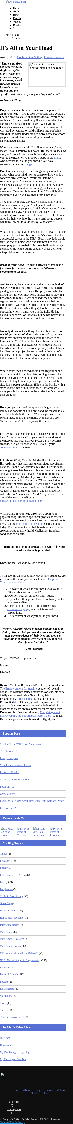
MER (16, 702)
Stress (3, 1003)
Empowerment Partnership (21, 688)
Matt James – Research (12, 939)
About (16, 11)
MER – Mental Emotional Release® (19, 953)
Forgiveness (6, 889)
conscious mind (9, 447)
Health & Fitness (9, 910)
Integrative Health (9, 924)
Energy (4, 867)
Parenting (5, 967)
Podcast (4, 981)
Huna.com (5, 1045)
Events (17, 18)
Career (3, 853)
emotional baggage (18, 609)
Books (17, 25)
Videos (17, 21)
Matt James (6, 932)
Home (16, 8)
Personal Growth (54, 57)
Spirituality (6, 996)
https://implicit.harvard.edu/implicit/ (21, 500)
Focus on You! (7, 786)
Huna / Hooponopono (11, 917)
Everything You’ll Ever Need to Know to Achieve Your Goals (30, 714)
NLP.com (5, 1038)
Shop (16, 28)
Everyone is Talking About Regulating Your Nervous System (32, 800)
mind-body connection (29, 523)
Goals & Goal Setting (29, 57)
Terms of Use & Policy (12, 1122)
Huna (29, 698)
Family (3, 882)
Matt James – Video (10, 946)
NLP (21, 698)
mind (57, 157)
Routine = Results (9, 772)
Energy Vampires (9, 758)
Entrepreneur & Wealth (12, 875)
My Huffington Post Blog (13, 1059)
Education (5, 860)
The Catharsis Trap (10, 751)
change (28, 164)
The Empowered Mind (12, 1017)
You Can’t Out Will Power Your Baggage (22, 744)
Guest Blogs (6, 903)
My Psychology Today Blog (15, 1052)
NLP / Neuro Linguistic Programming (20, 960)
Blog (16, 14)
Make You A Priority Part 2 (14, 779)
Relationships (7, 988)
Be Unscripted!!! (9, 808)
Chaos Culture (7, 793)
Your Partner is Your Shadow (15, 765)
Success (4, 1010)
